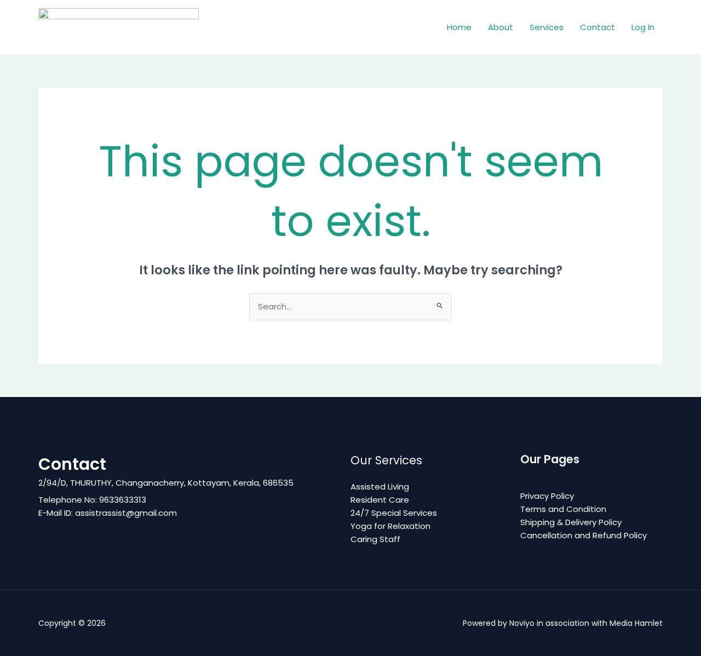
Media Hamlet (636, 623)
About (500, 27)
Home (459, 27)
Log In (642, 27)
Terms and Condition (563, 509)
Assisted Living (379, 486)
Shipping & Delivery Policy (571, 522)
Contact (597, 27)
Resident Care (379, 499)
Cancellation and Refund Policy (583, 535)
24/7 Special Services (393, 513)
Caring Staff (375, 539)
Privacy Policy (547, 496)
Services (547, 27)
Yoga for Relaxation (390, 526)
